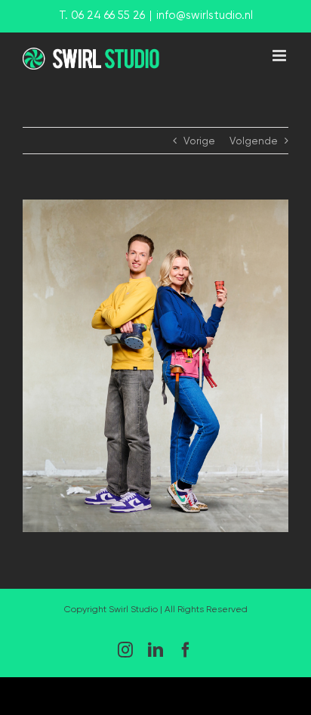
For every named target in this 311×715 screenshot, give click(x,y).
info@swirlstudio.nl (204, 15)
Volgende (253, 141)
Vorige (199, 141)
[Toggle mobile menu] (280, 55)
